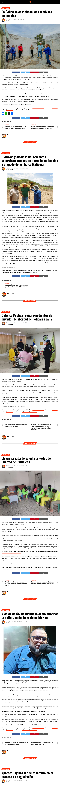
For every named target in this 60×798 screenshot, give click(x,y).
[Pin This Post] (34, 72)
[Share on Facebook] (16, 72)
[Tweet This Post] (25, 72)
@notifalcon (9, 110)
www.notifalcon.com (38, 108)
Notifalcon (10, 20)
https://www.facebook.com (29, 272)
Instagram (55, 108)
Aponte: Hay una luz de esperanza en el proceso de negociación (27, 711)
